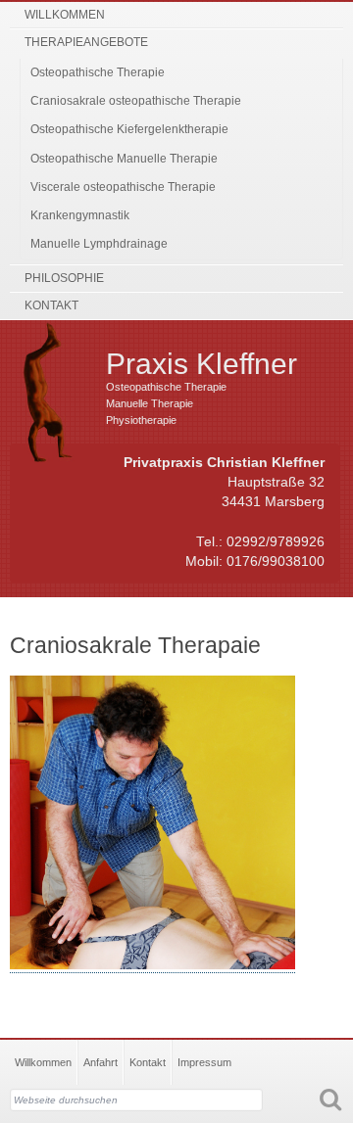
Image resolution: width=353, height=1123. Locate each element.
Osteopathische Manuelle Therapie (124, 158)
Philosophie (64, 278)
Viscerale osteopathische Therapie (123, 187)
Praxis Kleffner (201, 364)
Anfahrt (100, 1062)
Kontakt (51, 305)
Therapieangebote (86, 42)
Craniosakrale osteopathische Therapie (135, 101)
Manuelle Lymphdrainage (99, 244)
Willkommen (65, 15)
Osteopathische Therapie (97, 72)
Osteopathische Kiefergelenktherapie (129, 129)
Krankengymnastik (79, 215)
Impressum (204, 1062)
